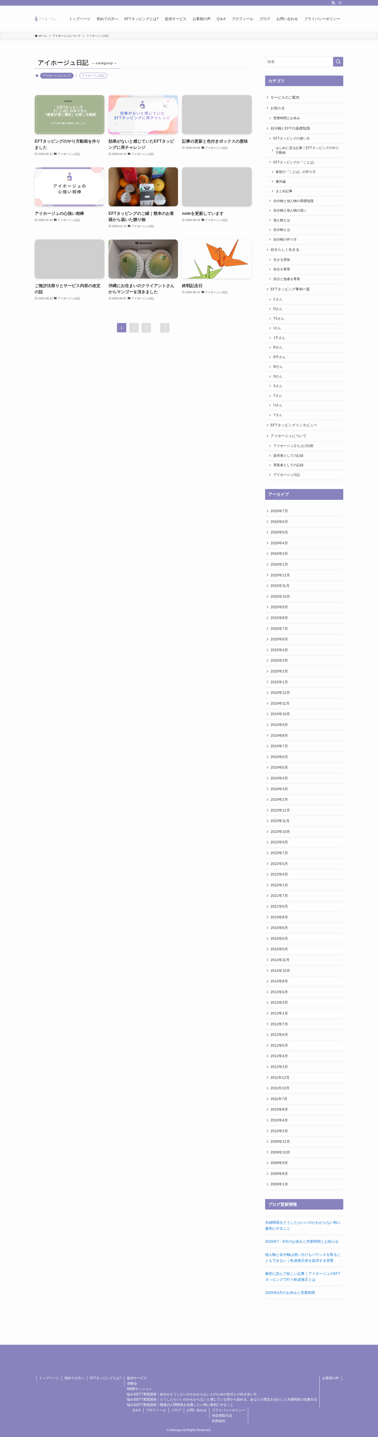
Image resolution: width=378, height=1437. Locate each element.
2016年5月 (279, 938)
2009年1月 (279, 1184)
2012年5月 (279, 1045)
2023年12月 (280, 810)
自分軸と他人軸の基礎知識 (293, 201)
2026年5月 (279, 532)
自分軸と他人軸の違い (290, 210)
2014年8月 (279, 981)
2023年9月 (279, 842)
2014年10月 (280, 971)
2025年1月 (279, 682)
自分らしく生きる (285, 249)
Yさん (277, 415)
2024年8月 (279, 735)
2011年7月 (279, 1099)
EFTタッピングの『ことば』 (295, 162)
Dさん (277, 309)
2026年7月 (279, 511)
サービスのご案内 (285, 97)
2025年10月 (280, 596)
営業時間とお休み (286, 118)
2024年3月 (279, 789)
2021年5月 (279, 906)
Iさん (277, 328)
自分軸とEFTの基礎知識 (290, 128)
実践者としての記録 (288, 465)
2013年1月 (279, 1013)
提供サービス (137, 1378)
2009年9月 (279, 1163)
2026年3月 (279, 553)
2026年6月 (279, 522)
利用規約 (218, 1421)
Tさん (277, 396)
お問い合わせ (197, 1410)
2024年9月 (279, 725)
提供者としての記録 (288, 455)
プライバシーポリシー (228, 1410)
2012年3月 (279, 1067)
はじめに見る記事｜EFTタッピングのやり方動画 (307, 150)
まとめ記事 (284, 191)
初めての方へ (75, 1378)
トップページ (49, 1378)
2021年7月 (279, 895)
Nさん (277, 376)
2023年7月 (279, 853)
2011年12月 (280, 1077)
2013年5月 (279, 992)
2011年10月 (280, 1088)
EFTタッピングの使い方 (291, 138)
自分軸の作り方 (285, 239)
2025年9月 (279, 607)
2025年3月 (279, 660)
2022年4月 (279, 874)
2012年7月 (279, 1024)
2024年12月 (280, 692)
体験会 (132, 1383)
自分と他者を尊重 (286, 279)
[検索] (340, 3)
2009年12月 (280, 1141)
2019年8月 (279, 917)
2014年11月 (280, 960)
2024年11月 (280, 703)
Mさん (278, 367)
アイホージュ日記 (286, 475)
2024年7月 (279, 746)
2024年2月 (279, 799)
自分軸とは (281, 230)
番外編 (281, 181)
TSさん (278, 318)
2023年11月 (280, 821)
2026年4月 (279, 543)
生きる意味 (281, 260)
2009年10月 (280, 1152)
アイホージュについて (57, 75)
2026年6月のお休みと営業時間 (290, 1293)
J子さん (279, 338)
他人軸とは (281, 220)
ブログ (176, 1410)
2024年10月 (280, 714)
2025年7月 (279, 629)
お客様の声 (330, 1378)
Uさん (277, 405)
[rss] (333, 3)
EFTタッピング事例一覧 (290, 289)
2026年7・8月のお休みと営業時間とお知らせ (302, 1241)
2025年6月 (279, 639)
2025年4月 (279, 650)
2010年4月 (279, 1120)
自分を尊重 (281, 269)
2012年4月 (279, 1056)
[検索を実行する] (338, 62)
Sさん (277, 386)
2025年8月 (279, 618)
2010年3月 (279, 1131)
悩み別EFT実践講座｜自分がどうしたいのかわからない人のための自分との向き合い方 (192, 1394)
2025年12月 (280, 575)
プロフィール (156, 1410)
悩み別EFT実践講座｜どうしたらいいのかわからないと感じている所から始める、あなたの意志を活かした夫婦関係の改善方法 (222, 1399)
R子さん (279, 357)
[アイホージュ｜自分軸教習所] (45, 18)
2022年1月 (279, 885)
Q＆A (136, 1410)
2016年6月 (279, 928)
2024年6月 (279, 757)
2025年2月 (279, 671)
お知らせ (278, 108)
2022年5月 (279, 864)
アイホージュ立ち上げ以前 (293, 446)
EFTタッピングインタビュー (294, 425)
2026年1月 (279, 564)
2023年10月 (280, 832)
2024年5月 (279, 767)
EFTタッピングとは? (105, 1378)
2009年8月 (279, 1174)
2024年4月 (279, 778)
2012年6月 (279, 1035)
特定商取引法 (222, 1415)
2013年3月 (279, 1002)
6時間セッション (139, 1389)
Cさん (277, 299)
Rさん (277, 347)
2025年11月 (280, 586)
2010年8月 (279, 1109)
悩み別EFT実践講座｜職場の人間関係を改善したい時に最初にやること (180, 1405)
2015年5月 (279, 949)
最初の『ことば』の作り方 (296, 172)
